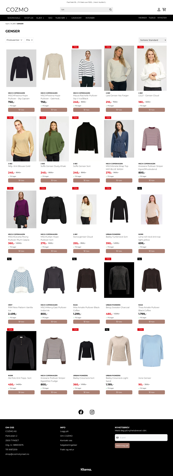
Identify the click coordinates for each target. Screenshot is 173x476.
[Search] (110, 9)
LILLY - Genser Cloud (148, 95)
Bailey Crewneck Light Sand (117, 379)
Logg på (64, 431)
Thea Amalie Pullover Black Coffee (148, 309)
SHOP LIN (28, 18)
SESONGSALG (13, 18)
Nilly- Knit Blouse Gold (19, 166)
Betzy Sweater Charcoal (117, 307)
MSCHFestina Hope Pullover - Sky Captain (19, 97)
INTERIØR (90, 18)
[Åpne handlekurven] (164, 9)
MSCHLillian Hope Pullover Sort (50, 238)
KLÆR (13, 24)
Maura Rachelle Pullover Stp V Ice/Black (85, 97)
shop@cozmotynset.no (17, 454)
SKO (50, 18)
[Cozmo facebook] (81, 412)
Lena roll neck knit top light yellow (149, 238)
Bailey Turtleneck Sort (117, 237)
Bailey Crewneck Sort (83, 378)
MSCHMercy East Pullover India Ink (53, 309)
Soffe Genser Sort (82, 166)
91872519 (13, 449)
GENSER (20, 24)
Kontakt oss (66, 440)
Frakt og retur (67, 449)
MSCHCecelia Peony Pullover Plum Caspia (18, 238)
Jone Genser (144, 378)
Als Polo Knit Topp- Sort (19, 378)
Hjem (7, 24)
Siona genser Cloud (83, 237)
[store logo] (17, 9)
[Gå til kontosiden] (159, 9)
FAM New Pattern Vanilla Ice (20, 309)
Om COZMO (66, 436)
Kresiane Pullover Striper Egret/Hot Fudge (53, 379)
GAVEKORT (76, 18)
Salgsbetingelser (68, 445)
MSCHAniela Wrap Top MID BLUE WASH (117, 167)
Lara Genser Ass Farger (117, 95)
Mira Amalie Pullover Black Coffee (86, 309)
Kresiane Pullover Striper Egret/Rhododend (150, 167)
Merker (143, 18)
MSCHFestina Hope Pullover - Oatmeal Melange (50, 97)
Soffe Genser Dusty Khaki (53, 166)
